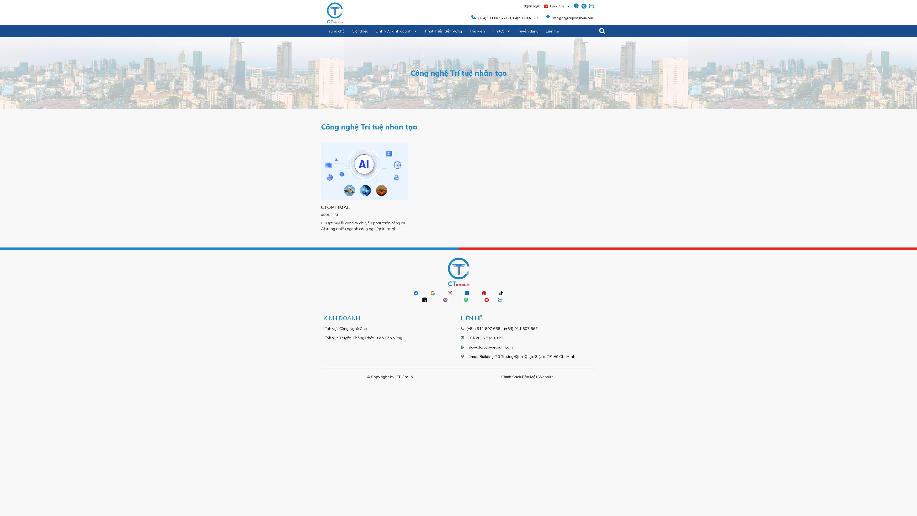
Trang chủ (336, 31)
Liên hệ (552, 31)
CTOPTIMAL (335, 207)
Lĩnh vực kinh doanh (393, 31)
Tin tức (498, 31)
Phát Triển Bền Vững (443, 31)
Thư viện (477, 31)
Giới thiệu (360, 31)
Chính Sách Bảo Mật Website (527, 376)
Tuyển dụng (528, 31)
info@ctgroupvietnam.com (573, 18)
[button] (602, 31)
